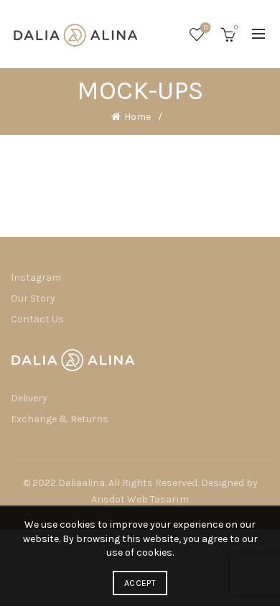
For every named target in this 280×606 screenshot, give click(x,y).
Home (137, 117)
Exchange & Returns (59, 419)
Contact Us (37, 319)
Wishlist (205, 28)
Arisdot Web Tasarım (140, 499)
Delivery (29, 398)
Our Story (33, 298)
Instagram (36, 277)
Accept (140, 583)
